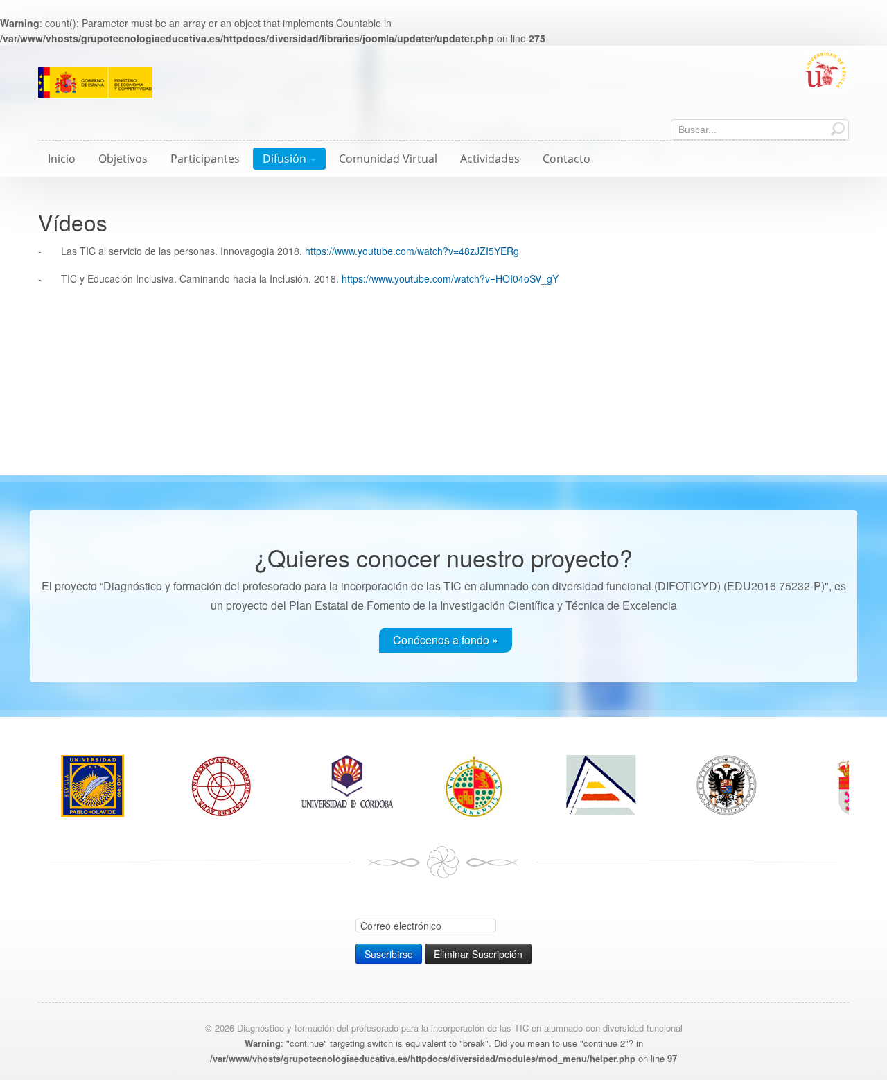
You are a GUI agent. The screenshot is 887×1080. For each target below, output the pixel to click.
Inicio (62, 158)
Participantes (205, 158)
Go (837, 128)
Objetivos (123, 158)
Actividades (490, 158)
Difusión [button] (286, 158)
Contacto (566, 158)
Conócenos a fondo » (445, 640)
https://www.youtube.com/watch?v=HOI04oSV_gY (450, 278)
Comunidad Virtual (388, 158)
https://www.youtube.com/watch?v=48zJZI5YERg (412, 251)
